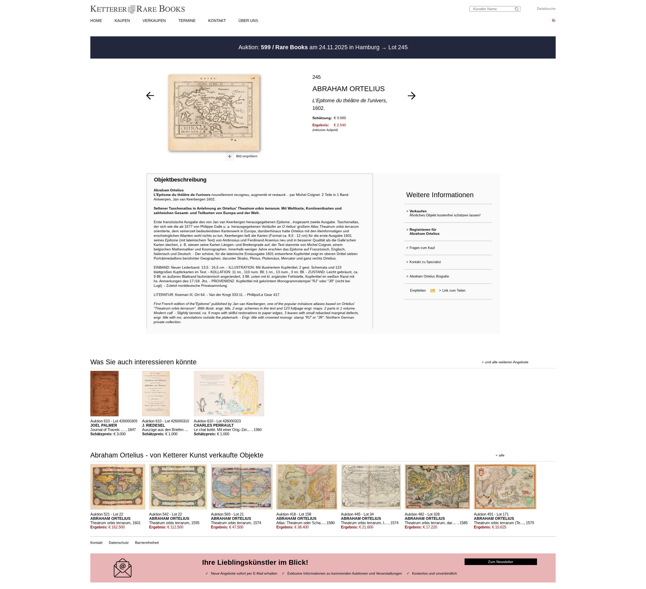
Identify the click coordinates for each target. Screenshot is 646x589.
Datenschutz (119, 543)
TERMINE (187, 20)
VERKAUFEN (154, 20)
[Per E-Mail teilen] (431, 290)
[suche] (517, 9)
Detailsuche (546, 9)
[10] (150, 95)
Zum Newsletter (500, 562)
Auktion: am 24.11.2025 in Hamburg (309, 47)
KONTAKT (217, 20)
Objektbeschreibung (180, 179)
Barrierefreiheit (147, 543)
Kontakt (96, 543)
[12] (411, 95)
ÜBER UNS (248, 20)
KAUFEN (122, 20)
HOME (96, 20)
